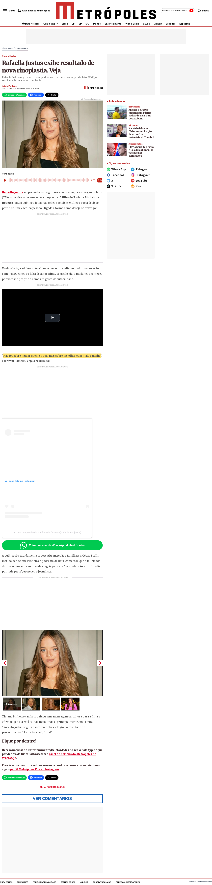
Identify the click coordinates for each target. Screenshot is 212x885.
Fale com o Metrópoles (128, 882)
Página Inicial (7, 48)
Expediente (22, 882)
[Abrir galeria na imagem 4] (70, 704)
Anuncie (84, 882)
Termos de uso (68, 882)
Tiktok (116, 186)
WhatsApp (118, 169)
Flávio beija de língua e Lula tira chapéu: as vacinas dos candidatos (141, 151)
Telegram (142, 169)
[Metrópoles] (106, 10)
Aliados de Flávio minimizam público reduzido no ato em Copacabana (140, 114)
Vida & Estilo (132, 23)
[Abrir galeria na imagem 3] (51, 704)
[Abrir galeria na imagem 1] (52, 663)
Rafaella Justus (12, 192)
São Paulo (133, 125)
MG (87, 23)
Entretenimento (113, 23)
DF (73, 23)
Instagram (143, 175)
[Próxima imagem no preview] (100, 663)
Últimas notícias (30, 23)
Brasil (65, 23)
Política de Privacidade (44, 882)
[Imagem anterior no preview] (4, 663)
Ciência (158, 23)
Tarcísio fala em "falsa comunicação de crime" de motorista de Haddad (141, 133)
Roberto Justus (56, 787)
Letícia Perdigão (9, 86)
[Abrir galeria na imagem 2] (31, 704)
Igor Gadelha (134, 107)
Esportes (170, 23)
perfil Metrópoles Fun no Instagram (34, 769)
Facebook (118, 175)
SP (80, 23)
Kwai (139, 186)
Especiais (184, 23)
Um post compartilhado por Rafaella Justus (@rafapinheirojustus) (47, 532)
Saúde (146, 23)
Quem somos (6, 882)
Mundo (97, 23)
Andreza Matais (135, 144)
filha (43, 787)
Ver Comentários (52, 798)
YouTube (141, 180)
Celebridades (22, 48)
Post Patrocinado (102, 882)
